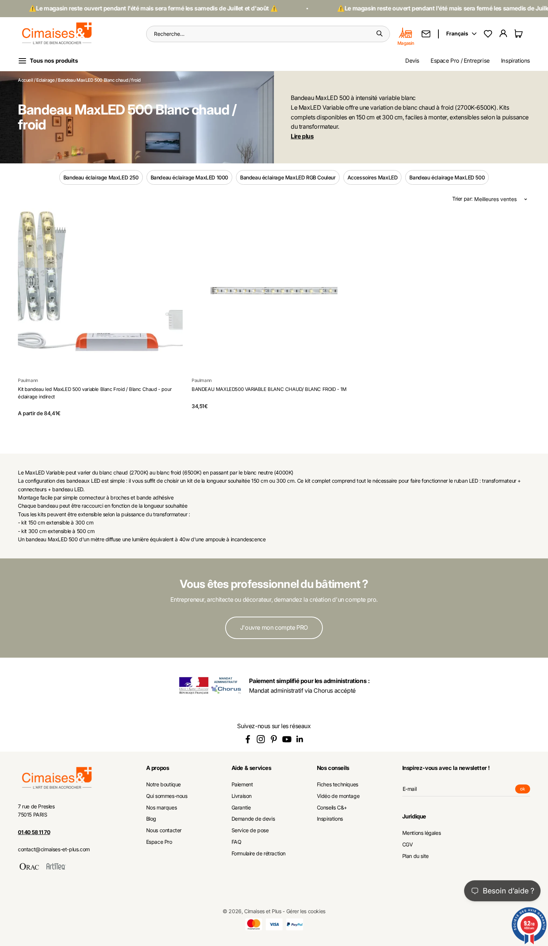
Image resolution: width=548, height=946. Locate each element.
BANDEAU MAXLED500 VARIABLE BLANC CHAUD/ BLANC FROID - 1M (269, 389)
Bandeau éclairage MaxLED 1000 (189, 177)
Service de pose (250, 830)
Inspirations (515, 60)
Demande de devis (253, 819)
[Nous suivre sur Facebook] (248, 739)
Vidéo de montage (338, 796)
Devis (412, 60)
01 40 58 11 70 (34, 832)
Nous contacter (164, 830)
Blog (151, 819)
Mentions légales (421, 833)
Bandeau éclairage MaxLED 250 (101, 177)
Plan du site (415, 856)
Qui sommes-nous (167, 796)
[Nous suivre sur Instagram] (261, 739)
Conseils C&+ (332, 808)
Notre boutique (163, 784)
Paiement (242, 784)
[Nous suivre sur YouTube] (287, 739)
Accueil (25, 80)
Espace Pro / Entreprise (460, 60)
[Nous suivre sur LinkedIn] (300, 739)
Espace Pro (159, 842)
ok (525, 789)
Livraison (242, 796)
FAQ (237, 842)
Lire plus (302, 136)
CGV (407, 845)
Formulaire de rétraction (259, 853)
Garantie (241, 808)
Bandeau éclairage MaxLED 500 (447, 177)
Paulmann (28, 380)
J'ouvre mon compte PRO (274, 627)
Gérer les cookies (305, 911)
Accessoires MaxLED (372, 177)
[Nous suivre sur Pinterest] (274, 739)
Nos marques (161, 808)
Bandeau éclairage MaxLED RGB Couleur (288, 177)
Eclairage (45, 80)
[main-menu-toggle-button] (54, 61)
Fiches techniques (337, 784)
